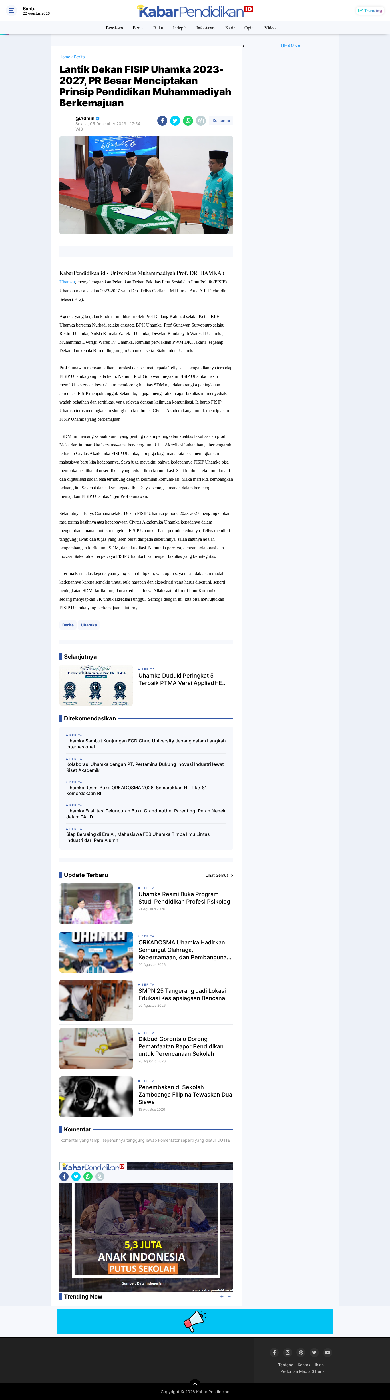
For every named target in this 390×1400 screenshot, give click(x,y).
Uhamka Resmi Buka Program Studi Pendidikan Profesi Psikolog (184, 898)
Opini (249, 28)
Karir (230, 28)
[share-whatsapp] (188, 121)
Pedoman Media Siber (300, 1371)
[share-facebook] (162, 121)
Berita (138, 28)
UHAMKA (291, 46)
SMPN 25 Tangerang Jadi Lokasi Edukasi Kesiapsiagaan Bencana (182, 994)
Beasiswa (114, 28)
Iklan (319, 1364)
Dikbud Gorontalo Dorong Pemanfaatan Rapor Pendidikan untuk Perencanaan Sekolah (181, 1046)
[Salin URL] (201, 121)
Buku (158, 28)
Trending (373, 10)
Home (64, 56)
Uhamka (89, 624)
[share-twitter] (175, 121)
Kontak (304, 1364)
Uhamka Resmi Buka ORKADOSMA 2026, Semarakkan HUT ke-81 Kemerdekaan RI (136, 790)
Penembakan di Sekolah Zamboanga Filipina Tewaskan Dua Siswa (185, 1094)
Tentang (285, 1364)
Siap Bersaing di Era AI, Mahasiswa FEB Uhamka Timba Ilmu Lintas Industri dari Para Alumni (138, 837)
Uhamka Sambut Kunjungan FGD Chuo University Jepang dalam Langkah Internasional (146, 744)
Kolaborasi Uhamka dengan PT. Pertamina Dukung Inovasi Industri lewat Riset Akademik (145, 767)
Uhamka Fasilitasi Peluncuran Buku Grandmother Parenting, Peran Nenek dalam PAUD (146, 814)
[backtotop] (195, 1385)
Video (270, 28)
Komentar (221, 120)
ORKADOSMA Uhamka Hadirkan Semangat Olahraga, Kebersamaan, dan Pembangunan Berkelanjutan (184, 950)
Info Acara (206, 28)
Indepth (180, 28)
